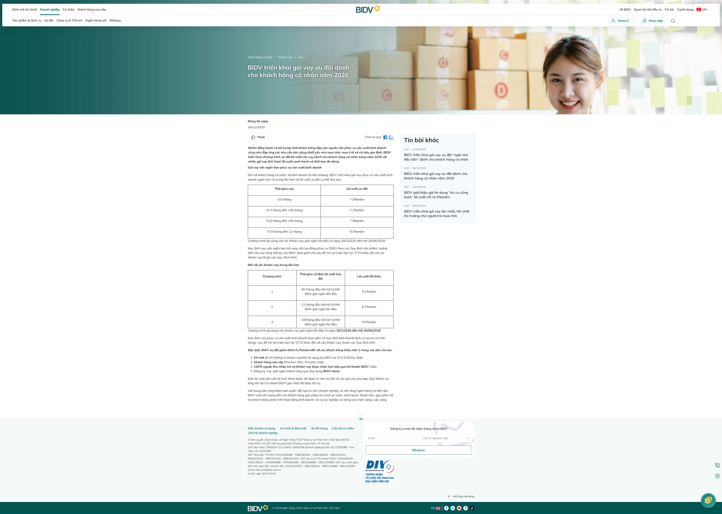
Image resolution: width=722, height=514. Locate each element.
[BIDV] (258, 508)
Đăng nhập (656, 20)
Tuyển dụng (685, 9)
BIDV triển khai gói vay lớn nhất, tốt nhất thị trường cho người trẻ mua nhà (436, 213)
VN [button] (704, 9)
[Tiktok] (472, 508)
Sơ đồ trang (319, 428)
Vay (301, 57)
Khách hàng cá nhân (260, 57)
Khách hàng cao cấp (91, 9)
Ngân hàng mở (95, 20)
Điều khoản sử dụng (261, 428)
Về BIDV (625, 9)
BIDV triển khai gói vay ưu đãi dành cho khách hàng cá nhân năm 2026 (435, 176)
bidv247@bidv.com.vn (268, 469)
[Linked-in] (452, 508)
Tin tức (669, 9)
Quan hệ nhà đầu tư (647, 9)
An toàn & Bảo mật (293, 428)
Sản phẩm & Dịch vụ (26, 20)
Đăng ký (623, 20)
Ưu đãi (49, 20)
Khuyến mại (285, 57)
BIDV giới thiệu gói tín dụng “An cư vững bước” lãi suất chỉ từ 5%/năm (436, 194)
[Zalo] (465, 508)
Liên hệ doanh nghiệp (263, 433)
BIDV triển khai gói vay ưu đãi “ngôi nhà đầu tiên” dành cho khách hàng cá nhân (436, 157)
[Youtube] (459, 508)
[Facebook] (446, 508)
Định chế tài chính (24, 9)
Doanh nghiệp (50, 9)
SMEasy (115, 20)
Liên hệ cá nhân (343, 428)
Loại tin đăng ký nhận (435, 438)
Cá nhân (68, 9)
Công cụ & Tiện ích (70, 20)
